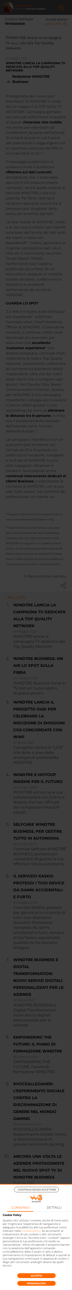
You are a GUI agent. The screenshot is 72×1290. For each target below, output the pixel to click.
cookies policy (31, 1231)
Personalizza (36, 1283)
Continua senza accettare (37, 1189)
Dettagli (54, 1207)
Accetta (36, 1275)
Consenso (20, 1207)
